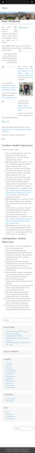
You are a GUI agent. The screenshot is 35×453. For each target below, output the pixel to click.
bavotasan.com (25, 451)
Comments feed (10, 416)
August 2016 (9, 383)
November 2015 (10, 387)
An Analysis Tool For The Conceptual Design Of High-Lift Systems (17, 129)
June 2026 (9, 363)
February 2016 (10, 385)
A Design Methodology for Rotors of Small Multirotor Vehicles (9, 87)
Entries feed (9, 414)
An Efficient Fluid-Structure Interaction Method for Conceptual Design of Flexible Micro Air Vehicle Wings (19, 221)
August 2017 (9, 379)
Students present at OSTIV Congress (17, 331)
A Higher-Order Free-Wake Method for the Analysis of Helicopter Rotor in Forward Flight (19, 192)
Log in (7, 412)
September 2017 (11, 376)
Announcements (10, 398)
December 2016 (10, 381)
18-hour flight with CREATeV (14, 336)
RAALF (16, 449)
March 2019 (9, 374)
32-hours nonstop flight (12, 333)
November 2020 (10, 370)
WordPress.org (10, 418)
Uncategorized (10, 401)
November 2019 (10, 372)
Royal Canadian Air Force (9, 97)
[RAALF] (4, 6)
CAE (32, 77)
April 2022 (9, 368)
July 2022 (8, 365)
